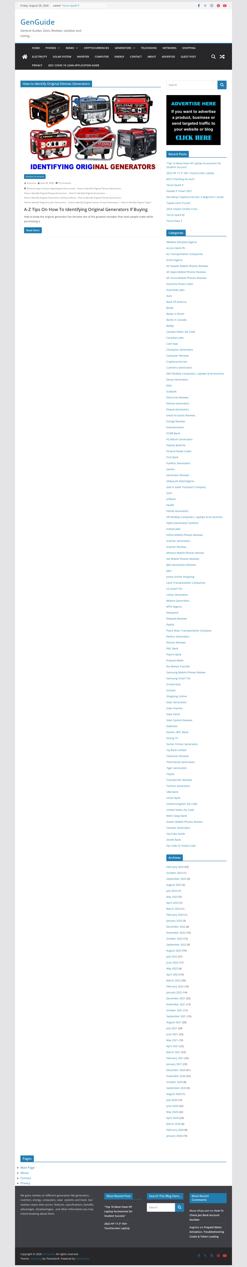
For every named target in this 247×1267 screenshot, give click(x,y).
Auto (169, 296)
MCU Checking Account (180, 179)
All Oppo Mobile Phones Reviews (186, 272)
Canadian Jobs (175, 337)
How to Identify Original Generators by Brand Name (50, 197)
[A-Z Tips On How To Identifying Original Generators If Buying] (90, 130)
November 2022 (176, 932)
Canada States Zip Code (180, 331)
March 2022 (173, 980)
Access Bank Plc (175, 248)
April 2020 (172, 1118)
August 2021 (173, 1022)
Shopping (188, 48)
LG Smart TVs (174, 588)
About (152, 56)
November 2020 (176, 1076)
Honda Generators (177, 511)
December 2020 (175, 1070)
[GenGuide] (24, 56)
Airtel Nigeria (174, 260)
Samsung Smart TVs (178, 678)
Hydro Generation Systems (182, 523)
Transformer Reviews (179, 780)
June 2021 (172, 1034)
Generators (123, 48)
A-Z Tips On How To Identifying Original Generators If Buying (86, 209)
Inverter (83, 56)
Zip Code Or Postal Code (181, 845)
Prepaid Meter (175, 660)
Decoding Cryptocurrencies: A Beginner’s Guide (195, 197)
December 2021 (175, 998)
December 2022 (175, 926)
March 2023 (173, 908)
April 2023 (172, 902)
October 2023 (174, 873)
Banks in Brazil (175, 313)
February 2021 (175, 1058)
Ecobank (171, 391)
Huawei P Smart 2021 (179, 191)
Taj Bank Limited (176, 750)
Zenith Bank (173, 839)
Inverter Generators (178, 541)
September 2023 (176, 879)
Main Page (27, 1168)
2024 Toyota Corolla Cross (181, 209)
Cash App (172, 343)
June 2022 (172, 962)
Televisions (149, 48)
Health (170, 505)
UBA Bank (172, 792)
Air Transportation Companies (184, 254)
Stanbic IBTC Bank (177, 732)
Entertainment (175, 427)
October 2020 (174, 1082)
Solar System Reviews (179, 720)
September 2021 (176, 1016)
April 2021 (172, 1046)
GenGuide (37, 22)
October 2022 (174, 938)
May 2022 (172, 968)
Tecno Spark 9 (70, 5)
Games (170, 469)
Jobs (168, 570)
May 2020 (172, 1112)
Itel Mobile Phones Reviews (182, 559)
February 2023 (175, 914)
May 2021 (172, 1040)
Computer (102, 56)
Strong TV (172, 738)
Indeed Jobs (173, 529)
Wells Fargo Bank (176, 816)
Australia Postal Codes (179, 284)
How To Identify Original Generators (87, 193)
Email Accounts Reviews (180, 415)
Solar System (62, 56)
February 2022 (175, 986)
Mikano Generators (177, 600)
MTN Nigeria (174, 606)
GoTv (169, 493)
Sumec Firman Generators (182, 744)
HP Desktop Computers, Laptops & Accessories (194, 517)
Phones (51, 48)
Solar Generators (176, 702)
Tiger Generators (176, 768)
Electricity (39, 56)
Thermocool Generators (180, 762)
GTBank (171, 499)
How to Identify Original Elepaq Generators (45, 193)
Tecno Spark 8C (175, 215)
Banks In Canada (176, 319)
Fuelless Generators (178, 463)
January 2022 (174, 992)
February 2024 (175, 867)
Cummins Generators (179, 367)
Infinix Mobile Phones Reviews (184, 535)
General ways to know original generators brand (51, 188)
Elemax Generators (177, 403)
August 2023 (173, 885)
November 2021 (176, 1004)
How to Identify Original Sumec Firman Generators (93, 202)
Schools (171, 690)
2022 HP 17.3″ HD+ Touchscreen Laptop (190, 173)
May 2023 (172, 896)
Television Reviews (177, 756)
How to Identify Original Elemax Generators (99, 188)
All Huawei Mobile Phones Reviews (187, 266)
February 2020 (175, 1130)
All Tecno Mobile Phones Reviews (186, 278)
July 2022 (171, 956)
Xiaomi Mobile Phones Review (184, 821)
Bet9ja (170, 325)
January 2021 (174, 1064)
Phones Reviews (176, 642)
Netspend (172, 612)
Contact (136, 56)
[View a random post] (222, 56)
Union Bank (173, 798)
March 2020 (173, 1124)
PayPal (170, 624)
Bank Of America (176, 302)
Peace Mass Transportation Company (188, 630)
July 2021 (171, 1028)
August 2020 (173, 1094)
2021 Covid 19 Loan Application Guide (73, 65)
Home (36, 48)
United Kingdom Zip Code (181, 804)
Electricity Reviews (177, 397)
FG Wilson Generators (179, 439)
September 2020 (176, 1088)
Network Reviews (176, 618)
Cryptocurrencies (96, 48)
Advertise (168, 56)
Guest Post (188, 56)
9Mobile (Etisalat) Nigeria (181, 242)
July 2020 (171, 1100)
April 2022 (172, 974)
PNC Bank (172, 648)
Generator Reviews (34, 176)
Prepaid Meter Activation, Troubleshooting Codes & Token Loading (206, 1232)
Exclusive (31, 183)
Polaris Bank (173, 654)
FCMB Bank (173, 433)
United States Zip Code (180, 810)
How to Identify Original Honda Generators (99, 197)
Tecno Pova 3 (174, 221)
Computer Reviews (177, 355)
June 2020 (172, 1106)
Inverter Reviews (176, 547)
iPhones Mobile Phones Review (185, 553)
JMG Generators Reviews (181, 564)
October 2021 (174, 1010)
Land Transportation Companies (185, 582)
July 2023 (171, 890)
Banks (70, 48)
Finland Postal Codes (178, 451)
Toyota (170, 774)
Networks (169, 48)
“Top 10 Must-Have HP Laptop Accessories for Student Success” (118, 1211)
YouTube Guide (175, 833)
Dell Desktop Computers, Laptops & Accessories (195, 373)
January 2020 (174, 1136)
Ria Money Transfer (178, 666)
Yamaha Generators (178, 827)
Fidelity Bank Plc (176, 445)
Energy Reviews (175, 421)
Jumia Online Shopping (180, 576)
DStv (169, 385)
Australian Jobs (175, 290)
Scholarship (173, 684)
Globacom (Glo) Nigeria (180, 481)
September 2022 (176, 944)
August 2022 (173, 950)
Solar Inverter (174, 708)
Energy (119, 56)
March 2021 (173, 1052)
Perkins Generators (177, 636)
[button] (58, 48)
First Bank (172, 457)
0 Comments (64, 183)
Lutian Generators (177, 594)
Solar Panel (173, 714)
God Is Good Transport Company (186, 487)
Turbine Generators (178, 786)
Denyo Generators (177, 379)
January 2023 (174, 920)
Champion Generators (179, 349)
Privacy (37, 65)
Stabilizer (172, 726)
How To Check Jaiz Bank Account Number (206, 1215)
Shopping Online (176, 696)
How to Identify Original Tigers (136, 202)
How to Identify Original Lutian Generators (45, 202)
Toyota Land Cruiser (178, 203)
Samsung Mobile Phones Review (185, 672)
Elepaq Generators (177, 409)
